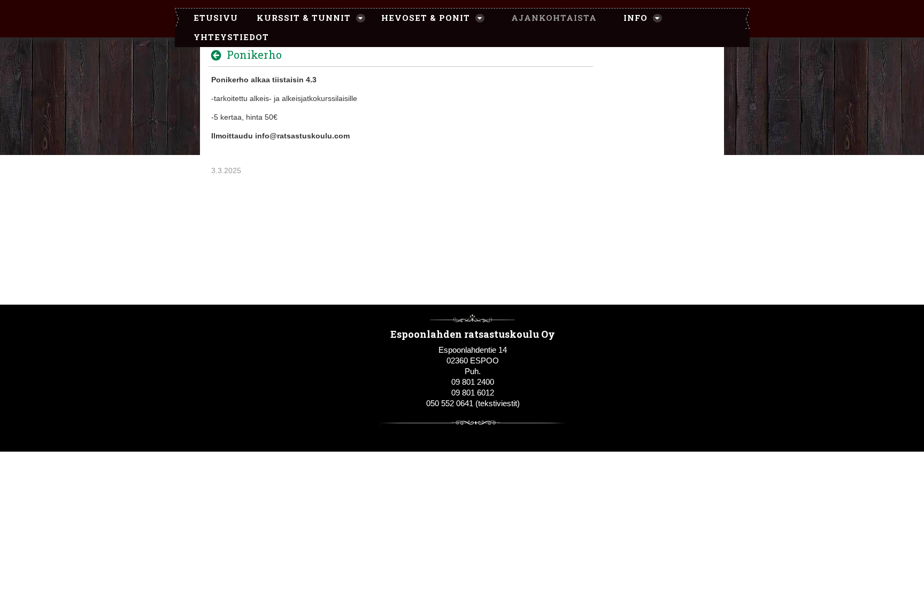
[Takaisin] (219, 55)
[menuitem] (210, 18)
